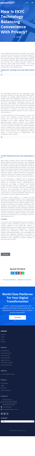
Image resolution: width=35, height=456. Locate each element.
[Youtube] (7, 414)
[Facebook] (5, 414)
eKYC (24, 53)
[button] (32, 3)
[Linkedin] (2, 414)
